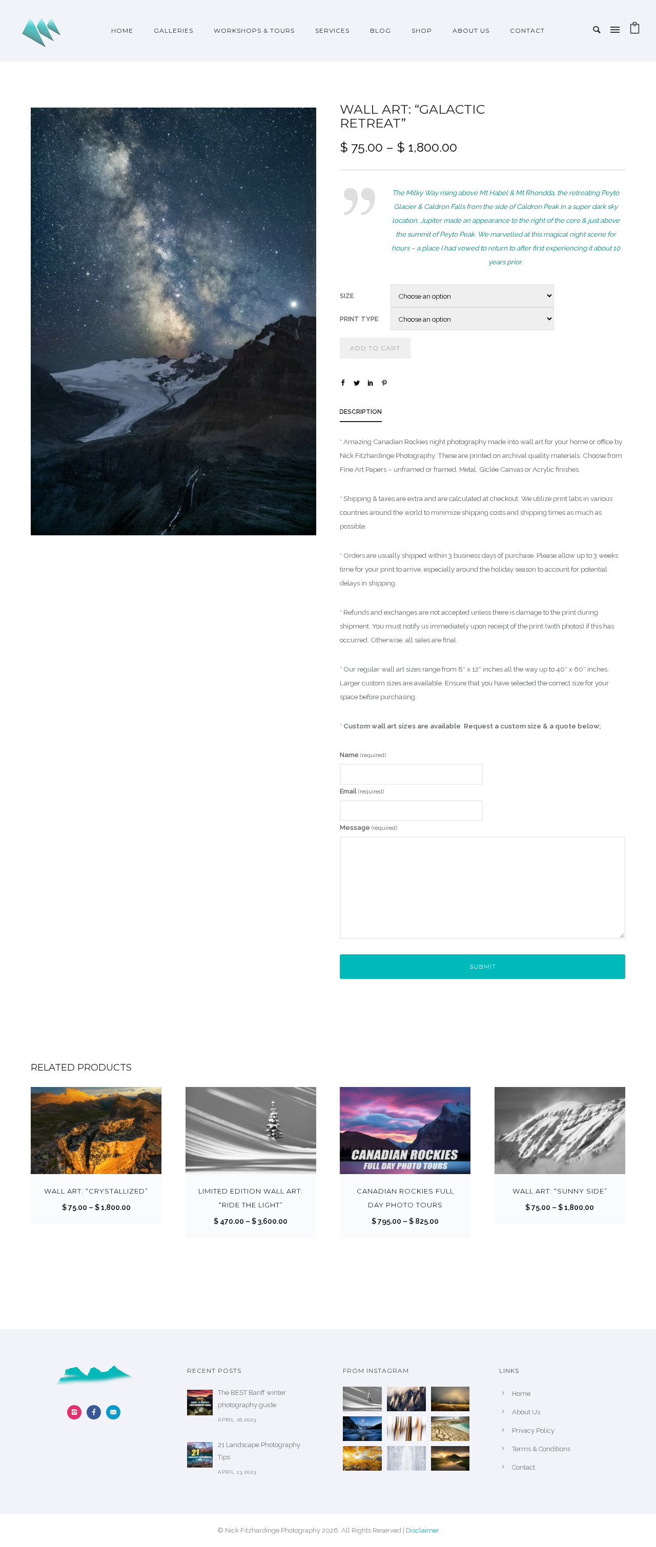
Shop (422, 30)
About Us (471, 30)
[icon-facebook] (96, 1412)
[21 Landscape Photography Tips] (200, 1455)
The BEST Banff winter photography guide (252, 1399)
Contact (527, 30)
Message (368, 827)
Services (332, 30)
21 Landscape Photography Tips (259, 1451)
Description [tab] (360, 411)
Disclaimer (422, 1530)
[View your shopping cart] (635, 30)
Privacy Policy (533, 1430)
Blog (380, 30)
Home (122, 30)
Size (347, 296)
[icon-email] (113, 1412)
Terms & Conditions (541, 1449)
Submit (482, 966)
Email (362, 791)
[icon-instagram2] (77, 1412)
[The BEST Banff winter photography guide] (200, 1402)
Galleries (173, 30)
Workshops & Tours (254, 30)
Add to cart (375, 348)
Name (363, 755)
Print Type (359, 319)
